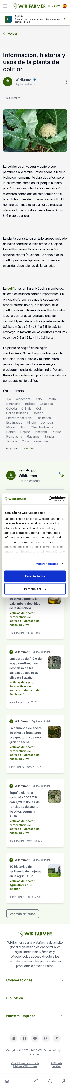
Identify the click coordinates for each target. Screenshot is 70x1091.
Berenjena (13, 404)
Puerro (56, 432)
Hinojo (31, 422)
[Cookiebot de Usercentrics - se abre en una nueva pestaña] (49, 498)
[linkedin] (13, 1038)
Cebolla (11, 408)
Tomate (11, 441)
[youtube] (35, 1038)
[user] (63, 1081)
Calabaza (46, 404)
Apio (38, 399)
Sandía (49, 436)
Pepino (25, 432)
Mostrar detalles (47, 563)
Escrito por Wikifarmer (28, 473)
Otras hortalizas (42, 427)
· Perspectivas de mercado (22, 616)
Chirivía (26, 408)
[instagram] (46, 1038)
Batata (51, 399)
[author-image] (11, 475)
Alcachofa (23, 399)
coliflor (12, 288)
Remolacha (14, 436)
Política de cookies (56, 1065)
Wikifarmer (24, 79)
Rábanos (33, 436)
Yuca (25, 441)
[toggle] (5, 6)
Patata (11, 432)
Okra (23, 427)
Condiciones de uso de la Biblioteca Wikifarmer (25, 1065)
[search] (50, 1081)
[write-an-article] (36, 1081)
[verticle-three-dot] (66, 81)
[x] (57, 1038)
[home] (7, 1081)
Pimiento (41, 432)
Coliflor (38, 413)
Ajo (8, 399)
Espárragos (14, 422)
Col (38, 408)
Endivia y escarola (19, 418)
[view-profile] (62, 475)
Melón (10, 427)
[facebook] (24, 1038)
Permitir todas (35, 576)
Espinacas (43, 418)
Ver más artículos (23, 914)
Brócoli (30, 404)
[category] (22, 1081)
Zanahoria (41, 441)
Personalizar (32, 588)
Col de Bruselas (17, 413)
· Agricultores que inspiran (22, 884)
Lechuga (47, 422)
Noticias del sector (22, 613)
